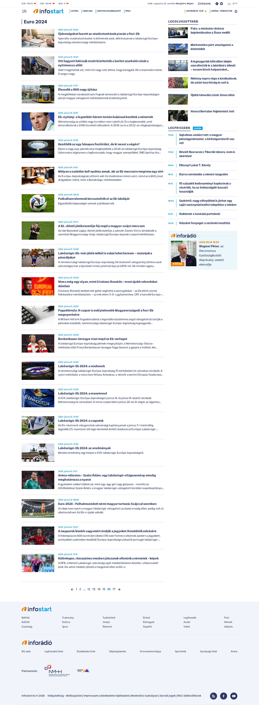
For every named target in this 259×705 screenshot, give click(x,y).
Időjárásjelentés (117, 651)
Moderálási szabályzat (144, 696)
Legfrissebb (190, 618)
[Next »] (119, 589)
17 (114, 589)
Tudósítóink (109, 618)
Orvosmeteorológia (150, 651)
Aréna (234, 651)
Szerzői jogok (167, 696)
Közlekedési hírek (86, 651)
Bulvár (146, 618)
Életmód (107, 627)
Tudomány (68, 618)
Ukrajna (87, 11)
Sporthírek (180, 651)
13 (93, 589)
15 (104, 589)
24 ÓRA (197, 128)
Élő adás (26, 651)
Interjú (106, 622)
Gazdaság (27, 627)
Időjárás (228, 627)
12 (89, 589)
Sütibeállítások (192, 696)
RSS (179, 696)
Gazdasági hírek (208, 651)
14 (99, 589)
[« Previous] (72, 589)
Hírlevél (228, 622)
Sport (65, 627)
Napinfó (147, 627)
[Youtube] (233, 696)
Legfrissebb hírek (54, 651)
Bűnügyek (148, 622)
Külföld (25, 622)
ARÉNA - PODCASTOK (221, 11)
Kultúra (66, 622)
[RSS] (213, 696)
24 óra (74, 11)
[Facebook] (223, 696)
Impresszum (91, 696)
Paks (128, 11)
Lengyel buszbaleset (109, 11)
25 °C (234, 4)
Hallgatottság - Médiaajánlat (65, 696)
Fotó (226, 618)
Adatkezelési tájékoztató (114, 696)
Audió (187, 622)
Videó (187, 627)
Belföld (25, 618)
